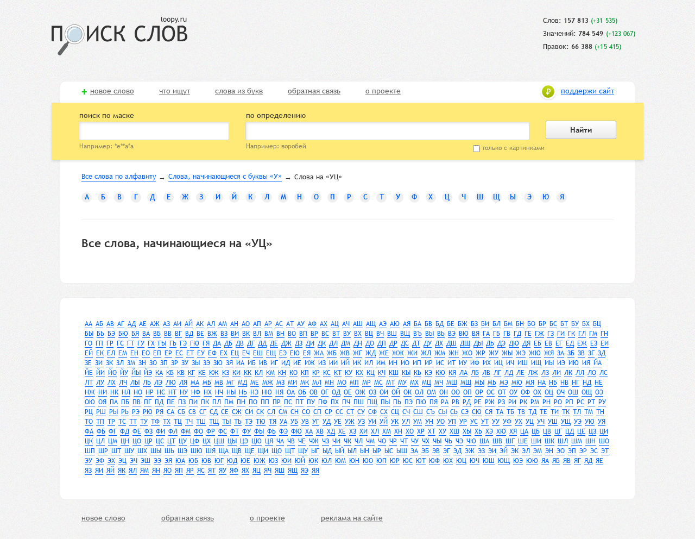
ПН (241, 402)
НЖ (90, 392)
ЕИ (605, 343)
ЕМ (122, 353)
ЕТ (190, 353)
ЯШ (280, 470)
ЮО (368, 461)
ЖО (467, 353)
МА (195, 382)
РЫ (113, 412)
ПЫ (385, 402)
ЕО (146, 353)
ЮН (354, 461)
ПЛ (216, 402)
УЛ (406, 421)
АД (132, 324)
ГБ (496, 333)
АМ (222, 324)
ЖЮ (535, 353)
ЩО (276, 451)
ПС (288, 402)
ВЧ (380, 333)
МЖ (267, 382)
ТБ (510, 412)
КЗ (225, 373)
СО (306, 412)
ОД (336, 392)
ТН (600, 412)
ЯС (201, 470)
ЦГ (558, 431)
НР (150, 392)
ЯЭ (304, 470)
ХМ (386, 431)
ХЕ (342, 431)
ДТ (416, 343)
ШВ (497, 441)
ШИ (536, 441)
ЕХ (224, 353)
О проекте (383, 91)
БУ (575, 324)
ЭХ (111, 461)
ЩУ (303, 451)
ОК (407, 392)
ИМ (381, 363)
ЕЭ (283, 353)
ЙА (597, 363)
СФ (372, 412)
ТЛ (577, 412)
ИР (429, 363)
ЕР (168, 353)
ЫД (327, 451)
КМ (270, 373)
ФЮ (296, 431)
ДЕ (274, 343)
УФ (507, 421)
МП (354, 382)
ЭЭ (157, 461)
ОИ (384, 392)
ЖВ (345, 353)
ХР (421, 431)
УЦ (530, 421)
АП (257, 324)
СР (328, 412)
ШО (604, 441)
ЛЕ (520, 373)
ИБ (252, 363)
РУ (602, 402)
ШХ (142, 451)
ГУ (140, 343)
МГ (230, 382)
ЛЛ (580, 373)
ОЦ (549, 392)
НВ (564, 382)
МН (329, 382)
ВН (280, 333)
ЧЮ (471, 441)
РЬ (125, 412)
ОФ (525, 392)
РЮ (148, 412)
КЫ (406, 373)
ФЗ (148, 431)
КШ (394, 373)
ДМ (345, 343)
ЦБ (536, 431)
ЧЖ (314, 441)
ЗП (164, 363)
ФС (222, 431)
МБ (207, 382)
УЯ (601, 421)
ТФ (155, 421)
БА (417, 324)
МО (341, 382)
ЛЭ (158, 382)
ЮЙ (300, 461)
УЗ (361, 421)
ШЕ (523, 441)
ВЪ (417, 333)
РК (523, 402)
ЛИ (556, 373)
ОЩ (587, 392)
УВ (305, 421)
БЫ (89, 333)
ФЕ (136, 431)
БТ (564, 324)
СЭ (465, 412)
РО (558, 402)
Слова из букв (239, 91)
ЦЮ (256, 441)
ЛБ (475, 373)
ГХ (151, 343)
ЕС (179, 353)
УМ (417, 421)
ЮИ (286, 461)
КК (247, 373)
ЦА (524, 431)
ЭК (515, 451)
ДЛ (333, 343)
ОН (443, 392)
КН (282, 373)
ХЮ (501, 431)
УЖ (350, 421)
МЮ (516, 382)
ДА (217, 343)
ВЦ (369, 333)
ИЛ (368, 363)
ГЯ (206, 343)
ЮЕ (245, 461)
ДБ (228, 343)
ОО (455, 392)
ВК (246, 333)
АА (88, 324)
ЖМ (439, 353)
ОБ (302, 392)
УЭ (578, 421)
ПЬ (397, 402)
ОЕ (348, 392)
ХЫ (467, 431)
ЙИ (100, 373)
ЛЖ (533, 373)
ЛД (508, 373)
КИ (236, 373)
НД (587, 382)
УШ (553, 421)
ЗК (109, 363)
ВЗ (224, 333)
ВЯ (475, 333)
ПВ (136, 402)
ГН (604, 333)
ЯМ (144, 470)
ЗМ (131, 363)
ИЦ (498, 363)
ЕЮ (295, 353)
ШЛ (563, 441)
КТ (338, 373)
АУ (301, 324)
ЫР (376, 451)
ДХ (439, 343)
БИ (485, 324)
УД (327, 421)
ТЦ (178, 421)
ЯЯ (315, 470)
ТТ (133, 421)
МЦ (426, 382)
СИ (249, 412)
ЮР (395, 461)
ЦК (89, 441)
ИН (393, 363)
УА (283, 421)
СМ (283, 412)
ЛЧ (123, 382)
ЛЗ (545, 373)
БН (520, 324)
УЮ (590, 421)
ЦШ (219, 441)
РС (580, 402)
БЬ (100, 333)
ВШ (392, 333)
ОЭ (599, 392)
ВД (189, 333)
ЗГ (591, 353)
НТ (172, 392)
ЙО (112, 373)
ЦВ (547, 431)
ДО (369, 343)
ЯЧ (267, 470)
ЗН (142, 363)
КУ (348, 373)
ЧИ (336, 441)
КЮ (440, 373)
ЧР (393, 441)
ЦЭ (244, 441)
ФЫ (259, 431)
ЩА (224, 451)
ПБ (125, 402)
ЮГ (219, 461)
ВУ (347, 333)
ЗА (560, 353)
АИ (177, 324)
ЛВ (486, 373)
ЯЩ (293, 470)
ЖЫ (507, 353)
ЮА (180, 461)
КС (327, 373)
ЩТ (290, 451)
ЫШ (401, 451)
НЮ (267, 392)
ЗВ (581, 353)
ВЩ (405, 333)
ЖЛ (426, 353)
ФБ (101, 431)
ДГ (251, 343)
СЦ (395, 412)
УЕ (338, 421)
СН (294, 412)
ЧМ (370, 441)
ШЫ (155, 451)
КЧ (382, 373)
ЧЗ (325, 441)
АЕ (143, 324)
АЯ (406, 324)
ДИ (310, 343)
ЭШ (145, 461)
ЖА (319, 353)
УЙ (384, 421)
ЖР (480, 353)
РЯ (159, 412)
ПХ (335, 402)
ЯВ (567, 461)
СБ (181, 412)
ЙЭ (148, 373)
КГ (191, 373)
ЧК (347, 441)
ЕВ (548, 343)
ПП (265, 402)
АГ (120, 324)
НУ (184, 392)
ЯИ (99, 470)
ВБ (157, 333)
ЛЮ (171, 382)
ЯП (179, 470)
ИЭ (561, 363)
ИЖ (310, 363)
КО (293, 373)
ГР (109, 343)
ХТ (431, 431)
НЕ (599, 382)
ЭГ (446, 451)
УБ (294, 421)
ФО (198, 431)
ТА (499, 412)
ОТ (502, 392)
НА (542, 382)
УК (395, 421)
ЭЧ (133, 461)
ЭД (457, 451)
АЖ (155, 324)
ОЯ (102, 402)
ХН (398, 431)
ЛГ (497, 373)
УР (463, 421)
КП (305, 373)
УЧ (541, 421)
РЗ (501, 402)
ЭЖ (470, 451)
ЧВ (291, 441)
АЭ (383, 324)
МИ (292, 382)
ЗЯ (229, 363)
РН (546, 402)
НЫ (231, 392)
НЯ (279, 392)
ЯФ (234, 470)
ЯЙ (110, 470)
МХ (414, 382)
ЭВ (436, 451)
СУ (361, 412)
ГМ (593, 333)
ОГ (324, 392)
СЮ (477, 412)
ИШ (522, 363)
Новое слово (112, 91)
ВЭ (452, 333)
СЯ (488, 412)
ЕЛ (111, 353)
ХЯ (513, 431)
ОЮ (90, 402)
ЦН (125, 441)
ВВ (168, 333)
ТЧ (189, 421)
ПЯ (433, 402)
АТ (290, 324)
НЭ (254, 392)
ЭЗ (481, 451)
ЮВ (206, 461)
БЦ (597, 324)
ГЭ (183, 343)
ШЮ (197, 451)
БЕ (450, 324)
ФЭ (283, 431)
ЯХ (245, 470)
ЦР (148, 441)
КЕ (202, 373)
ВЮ (464, 333)
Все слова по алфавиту (118, 176)
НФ (195, 392)
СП (317, 412)
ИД (285, 363)
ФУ (246, 431)
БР (542, 324)
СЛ (271, 412)
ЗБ (570, 353)
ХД (331, 431)
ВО (292, 333)
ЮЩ (504, 461)
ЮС (408, 461)
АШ (358, 324)
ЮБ (193, 461)
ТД (532, 412)
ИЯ (586, 363)
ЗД (601, 353)
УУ (496, 421)
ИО (405, 363)
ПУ (311, 402)
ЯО (167, 470)
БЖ (462, 324)
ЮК (313, 461)
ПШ (358, 402)
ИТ (451, 363)
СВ (192, 412)
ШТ (116, 451)
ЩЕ (250, 451)
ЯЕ (599, 461)
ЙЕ (89, 373)
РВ (455, 402)
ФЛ (173, 431)
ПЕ (171, 402)
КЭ (428, 373)
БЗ (474, 324)
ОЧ (561, 392)
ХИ (363, 431)
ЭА (414, 451)
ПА (114, 402)
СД (214, 412)
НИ (102, 392)
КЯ (452, 373)
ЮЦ (461, 461)
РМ (534, 402)
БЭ (111, 333)
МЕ (254, 382)
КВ (181, 373)
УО (441, 421)
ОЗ (372, 392)
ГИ (561, 333)
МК (304, 382)
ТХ (166, 421)
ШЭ (182, 451)
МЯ (530, 382)
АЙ (189, 324)
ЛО (591, 373)
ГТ (130, 343)
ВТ (336, 333)
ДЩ (465, 343)
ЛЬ (147, 382)
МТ (390, 382)
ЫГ (315, 451)
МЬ (492, 382)
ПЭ (409, 402)
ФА (89, 431)
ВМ (268, 333)
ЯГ (577, 461)
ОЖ (360, 392)
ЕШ (258, 353)
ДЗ (298, 343)
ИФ (474, 363)
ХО (410, 431)
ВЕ (200, 333)
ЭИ (492, 451)
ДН (357, 343)
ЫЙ (339, 451)
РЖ (490, 402)
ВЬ (441, 333)
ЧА (280, 441)
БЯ (135, 333)
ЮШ (489, 461)
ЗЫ (196, 363)
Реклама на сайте (352, 518)
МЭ (504, 382)
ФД (124, 431)
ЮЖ (260, 461)
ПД (159, 402)
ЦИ (603, 431)
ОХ (537, 392)
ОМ (431, 392)
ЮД (232, 461)
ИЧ (510, 363)
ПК (205, 402)
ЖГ (357, 353)
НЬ (243, 392)
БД (439, 324)
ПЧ (346, 402)
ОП (467, 392)
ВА (146, 333)
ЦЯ (269, 441)
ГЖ (539, 333)
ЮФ (434, 461)
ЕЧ (246, 353)
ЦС (160, 441)
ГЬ (172, 343)
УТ (485, 421)
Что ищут (174, 91)
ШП (90, 451)
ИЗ (322, 363)
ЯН (156, 470)
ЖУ (493, 353)
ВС (325, 333)
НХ (208, 392)
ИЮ (573, 363)
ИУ (463, 363)
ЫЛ (352, 451)
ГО (88, 343)
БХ (586, 324)
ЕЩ (271, 353)
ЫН (364, 451)
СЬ (454, 412)
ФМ (186, 431)
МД (242, 382)
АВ (110, 324)
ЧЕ (302, 441)
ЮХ (448, 461)
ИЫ (549, 363)
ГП (99, 343)
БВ (428, 324)
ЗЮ (218, 363)
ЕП (157, 353)
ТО (89, 421)
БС (553, 324)
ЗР (174, 363)
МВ (218, 382)
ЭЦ (122, 461)
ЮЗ (273, 461)
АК (200, 324)
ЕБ (537, 343)
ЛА (463, 373)
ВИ (235, 333)
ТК (566, 412)
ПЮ (421, 402)
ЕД (570, 343)
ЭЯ (168, 461)
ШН (590, 441)
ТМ (588, 412)
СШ (418, 412)
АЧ (346, 324)
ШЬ (169, 451)
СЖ (237, 412)
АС (279, 324)
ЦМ (112, 441)
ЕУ (201, 353)
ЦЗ (592, 431)
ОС (490, 392)
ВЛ (257, 333)
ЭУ (88, 461)
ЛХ (112, 382)
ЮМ (340, 461)
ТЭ (248, 421)
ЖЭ (521, 353)
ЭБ (425, 451)
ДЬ (490, 343)
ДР (393, 343)
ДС (405, 343)
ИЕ (297, 363)
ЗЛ (120, 363)
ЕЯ (307, 353)
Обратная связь (314, 91)
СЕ (225, 412)
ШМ (576, 441)
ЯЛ (133, 470)
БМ (508, 324)
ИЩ (536, 363)
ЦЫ (232, 441)
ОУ (513, 392)
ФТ (234, 431)
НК (114, 392)
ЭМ (537, 451)
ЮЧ (474, 461)
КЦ (371, 373)
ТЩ (214, 421)
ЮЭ (518, 461)
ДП (381, 343)
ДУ (428, 343)
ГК (571, 333)
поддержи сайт (587, 91)
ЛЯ (183, 382)
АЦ (335, 324)
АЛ (211, 324)
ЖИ (412, 353)
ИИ (333, 363)
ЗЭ (206, 363)
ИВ (263, 363)
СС (339, 412)
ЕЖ (582, 343)
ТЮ (261, 421)
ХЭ (489, 431)
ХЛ (375, 431)
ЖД (370, 353)
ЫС (388, 451)
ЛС (603, 373)
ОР (479, 392)
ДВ (240, 343)
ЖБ (332, 353)
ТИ (555, 412)
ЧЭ (459, 441)
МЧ (438, 382)
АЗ (166, 324)
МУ (402, 382)
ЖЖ (398, 353)
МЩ (465, 382)
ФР (210, 431)
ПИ (193, 402)
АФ (312, 324)
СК (260, 412)
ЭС (594, 451)
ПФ (322, 402)
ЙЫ (136, 373)
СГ (202, 412)
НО (138, 392)
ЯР (190, 470)
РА (444, 402)
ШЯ (211, 451)
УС (474, 421)
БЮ (123, 333)
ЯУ (222, 470)
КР (316, 373)
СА (170, 412)
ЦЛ (100, 441)
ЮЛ (326, 461)
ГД (517, 333)
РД (467, 402)
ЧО (382, 441)
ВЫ (429, 333)
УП (452, 421)
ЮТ (421, 461)
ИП (417, 363)
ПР (277, 402)
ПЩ (372, 402)
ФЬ (271, 431)
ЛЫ (135, 382)
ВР (314, 333)
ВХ (358, 333)
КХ (359, 373)
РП (569, 402)
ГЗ (550, 333)
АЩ (371, 324)
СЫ (442, 412)
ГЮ (194, 343)
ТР (111, 421)
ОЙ (395, 392)
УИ (372, 421)
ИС (440, 363)
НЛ (126, 392)
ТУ (144, 421)
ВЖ (212, 333)
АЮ (395, 324)
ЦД (569, 431)
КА (159, 373)
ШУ (129, 451)
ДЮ (514, 343)
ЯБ (556, 461)
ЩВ (237, 451)
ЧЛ (359, 441)
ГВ (506, 333)
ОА (291, 392)
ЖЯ (549, 353)
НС (161, 392)
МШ (451, 382)
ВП (303, 333)
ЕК (100, 353)
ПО (253, 402)
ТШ (201, 421)
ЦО (136, 441)
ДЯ (526, 343)
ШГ (510, 441)
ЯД (588, 461)
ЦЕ (581, 431)
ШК (549, 441)
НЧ (219, 392)
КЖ (214, 373)
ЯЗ (88, 470)
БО (531, 324)
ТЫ (226, 421)
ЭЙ (504, 451)
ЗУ (184, 363)
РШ (101, 412)
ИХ (487, 363)
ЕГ (559, 343)
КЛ (259, 373)
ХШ (454, 431)
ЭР (583, 451)
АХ (323, 324)
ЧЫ (437, 441)
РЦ (89, 412)
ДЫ (478, 343)
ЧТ (404, 441)
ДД (262, 343)
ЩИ (263, 451)
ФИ (160, 431)
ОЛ (419, 392)
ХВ (320, 431)
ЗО (153, 363)
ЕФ (212, 353)
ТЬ (238, 421)
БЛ (496, 324)
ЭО (561, 451)
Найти (581, 130)
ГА (486, 333)
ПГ (147, 402)
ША (484, 441)
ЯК (121, 470)
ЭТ (605, 451)
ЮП (381, 461)
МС (378, 382)
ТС (122, 421)
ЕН (134, 353)
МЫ (479, 382)
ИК (357, 363)
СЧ (406, 412)
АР (268, 324)
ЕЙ (89, 353)
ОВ (313, 392)
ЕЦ (235, 353)
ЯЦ (256, 470)
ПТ (299, 402)
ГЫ (162, 343)
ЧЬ (448, 441)
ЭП (572, 451)
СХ (384, 412)
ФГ (113, 431)
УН (429, 421)
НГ (575, 382)
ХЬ (478, 431)
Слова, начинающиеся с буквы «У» (225, 176)
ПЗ (182, 402)
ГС (120, 343)
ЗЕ (88, 363)
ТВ (521, 412)
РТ (591, 402)
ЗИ (99, 363)
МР (366, 382)
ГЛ (582, 333)
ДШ (451, 343)
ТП (100, 421)
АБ (99, 324)
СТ (350, 412)
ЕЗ (593, 343)
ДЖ (286, 343)
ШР (103, 451)
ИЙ (345, 363)
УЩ (566, 421)
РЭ (136, 412)
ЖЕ (384, 353)
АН (234, 324)
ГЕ (528, 333)
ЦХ (207, 441)
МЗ (280, 382)
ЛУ (100, 382)
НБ (553, 382)
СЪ (430, 412)
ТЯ (272, 421)
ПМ (228, 402)
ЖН (453, 353)
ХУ (442, 431)
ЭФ (100, 461)
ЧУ (415, 441)
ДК (322, 343)
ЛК (568, 373)
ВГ (178, 333)
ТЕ (543, 412)
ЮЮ (532, 461)
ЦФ (194, 441)
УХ (518, 421)
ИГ (274, 363)
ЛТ (89, 382)
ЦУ (183, 441)
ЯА (545, 461)
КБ (170, 373)
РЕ (478, 402)
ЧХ (425, 441)
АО (246, 324)
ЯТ (212, 470)
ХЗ (352, 431)
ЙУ (124, 373)
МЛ (316, 382)
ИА (240, 363)
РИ (512, 402)
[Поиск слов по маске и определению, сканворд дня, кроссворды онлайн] (119, 36)
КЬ (417, 373)
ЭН (549, 451)
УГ (315, 421)
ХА (309, 431)
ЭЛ (526, 451)
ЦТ (171, 441)
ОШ (573, 392)
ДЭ (501, 343)
